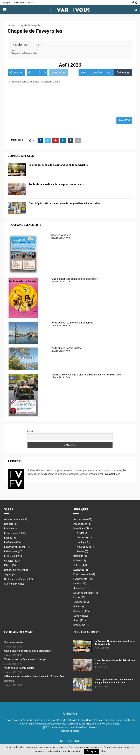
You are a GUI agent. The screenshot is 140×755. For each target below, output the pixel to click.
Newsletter (19, 2)
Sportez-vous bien (14, 642)
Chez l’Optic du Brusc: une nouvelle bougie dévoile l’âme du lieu (64, 203)
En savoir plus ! (112, 474)
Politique (79, 606)
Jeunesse (81, 588)
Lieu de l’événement (26, 45)
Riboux (10, 565)
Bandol (11, 524)
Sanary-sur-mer (16, 570)
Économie (81, 569)
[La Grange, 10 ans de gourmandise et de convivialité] (17, 169)
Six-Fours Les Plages (18, 579)
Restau (82, 551)
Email (30, 431)
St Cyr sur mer (14, 583)
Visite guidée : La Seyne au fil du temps (25, 659)
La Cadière (12, 542)
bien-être (84, 537)
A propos (7, 2)
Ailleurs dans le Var (16, 519)
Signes (10, 574)
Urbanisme (81, 625)
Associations (83, 524)
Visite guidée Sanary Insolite (19, 668)
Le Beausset (13, 551)
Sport (79, 620)
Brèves (79, 560)
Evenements (11, 533)
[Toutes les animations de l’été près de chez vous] (17, 189)
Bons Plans (82, 528)
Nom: (14, 50)
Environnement (84, 574)
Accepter (92, 751)
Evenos (10, 537)
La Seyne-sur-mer (17, 547)
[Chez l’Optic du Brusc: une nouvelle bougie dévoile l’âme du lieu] (17, 208)
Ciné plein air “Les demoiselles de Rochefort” (28, 651)
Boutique (11, 528)
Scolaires (81, 611)
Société (80, 615)
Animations (82, 519)
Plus (103, 751)
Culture (80, 565)
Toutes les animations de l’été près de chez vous (56, 184)
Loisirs (79, 597)
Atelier (82, 533)
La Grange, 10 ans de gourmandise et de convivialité (58, 165)
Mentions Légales (70, 730)
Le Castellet (13, 556)
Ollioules (12, 560)
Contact (30, 2)
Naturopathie (86, 546)
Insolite (79, 583)
